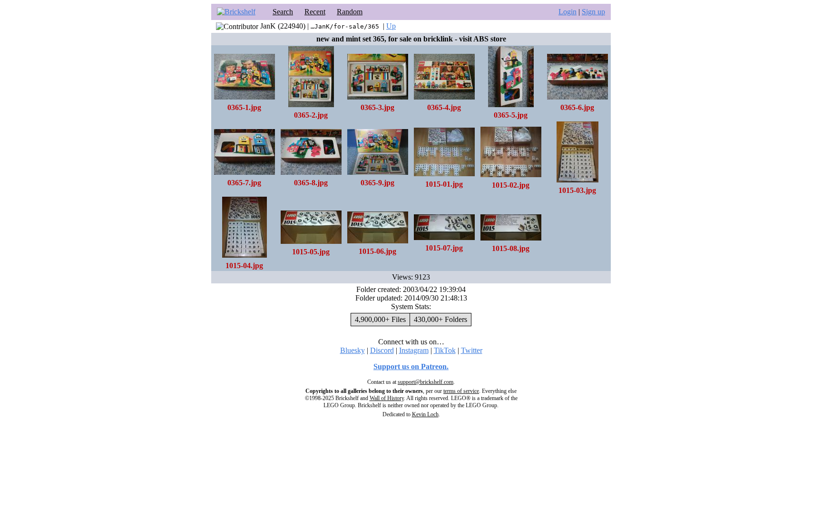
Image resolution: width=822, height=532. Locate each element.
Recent (314, 12)
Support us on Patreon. (411, 366)
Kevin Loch (425, 414)
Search (283, 12)
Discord (382, 350)
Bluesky (352, 350)
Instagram (414, 350)
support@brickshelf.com (425, 382)
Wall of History (387, 398)
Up (391, 26)
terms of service (461, 391)
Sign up (593, 12)
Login (567, 12)
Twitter (471, 350)
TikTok (445, 350)
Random (349, 12)
